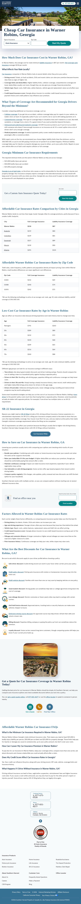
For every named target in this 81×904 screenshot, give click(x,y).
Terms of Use (26, 892)
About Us (5, 877)
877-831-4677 (69, 4)
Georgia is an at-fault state (11, 171)
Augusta (7, 231)
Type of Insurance (9, 39)
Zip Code (33, 39)
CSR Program (6, 884)
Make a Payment (34, 881)
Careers (4, 881)
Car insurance (7, 74)
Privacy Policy (16, 892)
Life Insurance (33, 863)
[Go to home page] (7, 3)
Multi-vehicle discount (16, 580)
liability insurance (46, 63)
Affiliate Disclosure (63, 892)
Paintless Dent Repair (63, 867)
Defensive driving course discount (21, 614)
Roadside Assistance (62, 859)
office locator (51, 697)
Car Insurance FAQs (40, 434)
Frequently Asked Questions (38, 877)
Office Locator (61, 873)
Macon (6, 245)
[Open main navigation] (78, 3)
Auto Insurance (7, 859)
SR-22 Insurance (34, 867)
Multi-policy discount (16, 572)
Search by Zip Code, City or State (67, 493)
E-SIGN (34, 892)
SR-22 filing (25, 414)
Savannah (7, 240)
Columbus (7, 236)
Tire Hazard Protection (63, 863)
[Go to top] (1, 787)
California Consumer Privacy (31, 895)
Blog (30, 884)
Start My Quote (59, 43)
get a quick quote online (16, 697)
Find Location (67, 503)
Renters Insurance (7, 867)
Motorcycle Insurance (9, 863)
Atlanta (6, 250)
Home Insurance (34, 859)
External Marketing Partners (47, 892)
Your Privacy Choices (48, 895)
